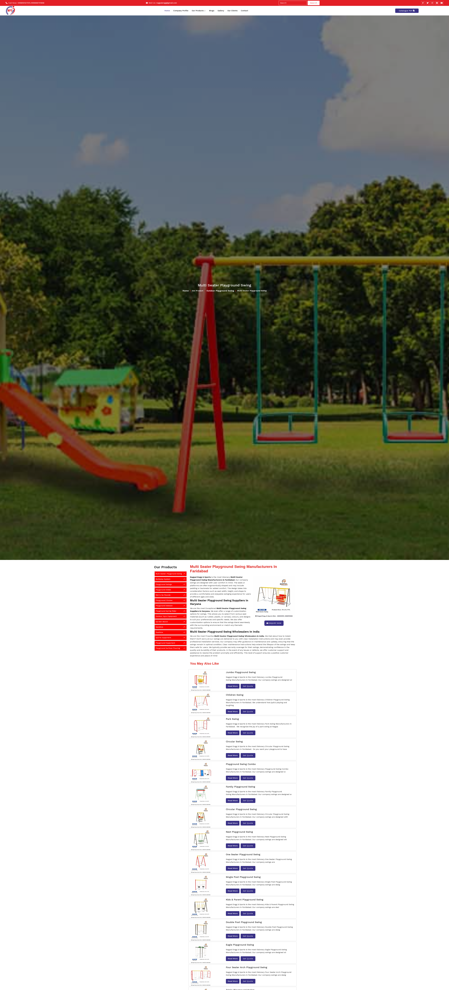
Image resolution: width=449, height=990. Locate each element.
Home (167, 10)
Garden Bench (162, 622)
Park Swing (232, 719)
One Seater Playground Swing (243, 854)
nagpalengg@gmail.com (166, 3)
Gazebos (159, 627)
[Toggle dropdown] (205, 10)
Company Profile (180, 10)
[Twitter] (427, 3)
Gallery (221, 10)
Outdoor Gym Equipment (166, 616)
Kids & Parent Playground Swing (244, 899)
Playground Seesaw (164, 606)
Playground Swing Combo (241, 764)
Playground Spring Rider (166, 611)
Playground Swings (164, 584)
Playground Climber (164, 600)
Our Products (198, 10)
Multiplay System (163, 579)
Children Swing (234, 694)
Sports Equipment (163, 638)
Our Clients (232, 10)
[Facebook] (423, 3)
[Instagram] (432, 3)
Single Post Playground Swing (243, 877)
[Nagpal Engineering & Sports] (10, 10)
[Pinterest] (437, 3)
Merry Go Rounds (163, 595)
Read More (233, 686)
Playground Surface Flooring (168, 648)
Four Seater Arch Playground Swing (246, 967)
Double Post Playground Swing (244, 922)
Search (313, 3)
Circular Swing (234, 741)
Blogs (211, 10)
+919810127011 (23, 3)
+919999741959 (37, 3)
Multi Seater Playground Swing (169, 574)
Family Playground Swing (240, 786)
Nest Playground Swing (239, 831)
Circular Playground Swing (241, 809)
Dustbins (159, 632)
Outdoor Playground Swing (220, 290)
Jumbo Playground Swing (241, 672)
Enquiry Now (275, 623)
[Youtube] (441, 3)
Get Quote (248, 686)
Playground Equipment (165, 643)
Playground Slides (163, 590)
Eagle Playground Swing (240, 944)
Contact (244, 10)
